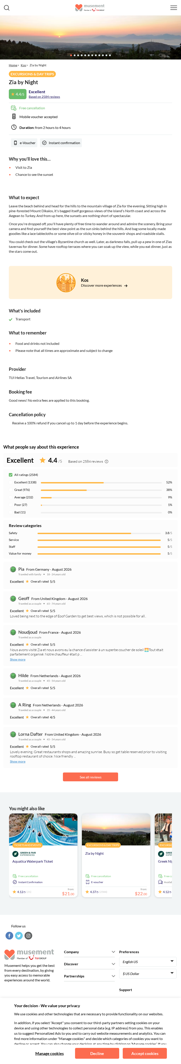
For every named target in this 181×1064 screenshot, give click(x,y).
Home (13, 65)
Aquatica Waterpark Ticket (32, 861)
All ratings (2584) (26, 475)
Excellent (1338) (25, 482)
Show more (17, 659)
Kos (23, 65)
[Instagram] (27, 936)
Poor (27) (20, 505)
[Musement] (90, 7)
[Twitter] (18, 936)
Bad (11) (20, 512)
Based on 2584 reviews (44, 96)
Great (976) (22, 490)
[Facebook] (8, 936)
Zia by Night (94, 853)
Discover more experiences (102, 285)
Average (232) (23, 497)
